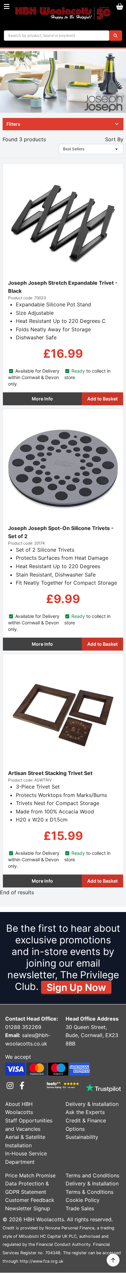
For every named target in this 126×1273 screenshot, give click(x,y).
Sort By (114, 139)
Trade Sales (80, 1208)
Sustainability (82, 1137)
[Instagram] (11, 1085)
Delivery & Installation (92, 1104)
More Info (42, 398)
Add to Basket (102, 398)
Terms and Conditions (92, 1175)
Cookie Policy (83, 1200)
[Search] (115, 35)
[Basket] (119, 6)
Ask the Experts (85, 1112)
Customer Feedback (29, 1200)
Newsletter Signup (27, 1208)
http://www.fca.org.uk (41, 1261)
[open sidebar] (6, 6)
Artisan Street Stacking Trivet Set (50, 773)
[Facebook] (22, 1085)
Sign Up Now (76, 987)
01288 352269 (23, 1027)
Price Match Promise (30, 1175)
